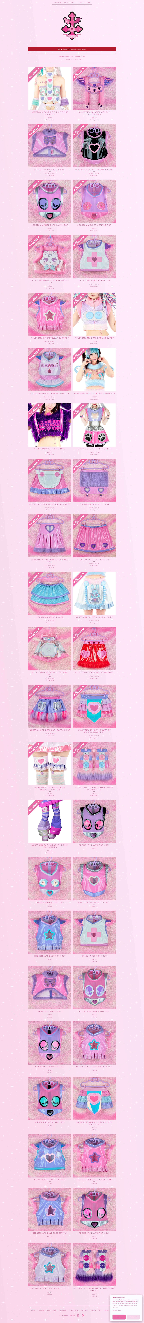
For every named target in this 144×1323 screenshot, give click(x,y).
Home (33, 1310)
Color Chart (84, 1310)
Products (57, 2)
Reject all (133, 1317)
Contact (81, 2)
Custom (68, 59)
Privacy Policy (73, 1310)
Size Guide (62, 1310)
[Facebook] (82, 1315)
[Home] (72, 25)
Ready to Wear (77, 59)
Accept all (119, 1317)
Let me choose (117, 1310)
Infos (66, 2)
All (63, 59)
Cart (89, 2)
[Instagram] (78, 1315)
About (72, 2)
